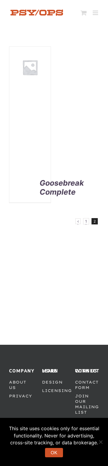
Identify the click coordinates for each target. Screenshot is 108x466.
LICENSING (57, 390)
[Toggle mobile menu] (96, 13)
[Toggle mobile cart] (84, 13)
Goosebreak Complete (62, 187)
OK (54, 452)
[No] (101, 442)
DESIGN (52, 382)
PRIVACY (20, 395)
